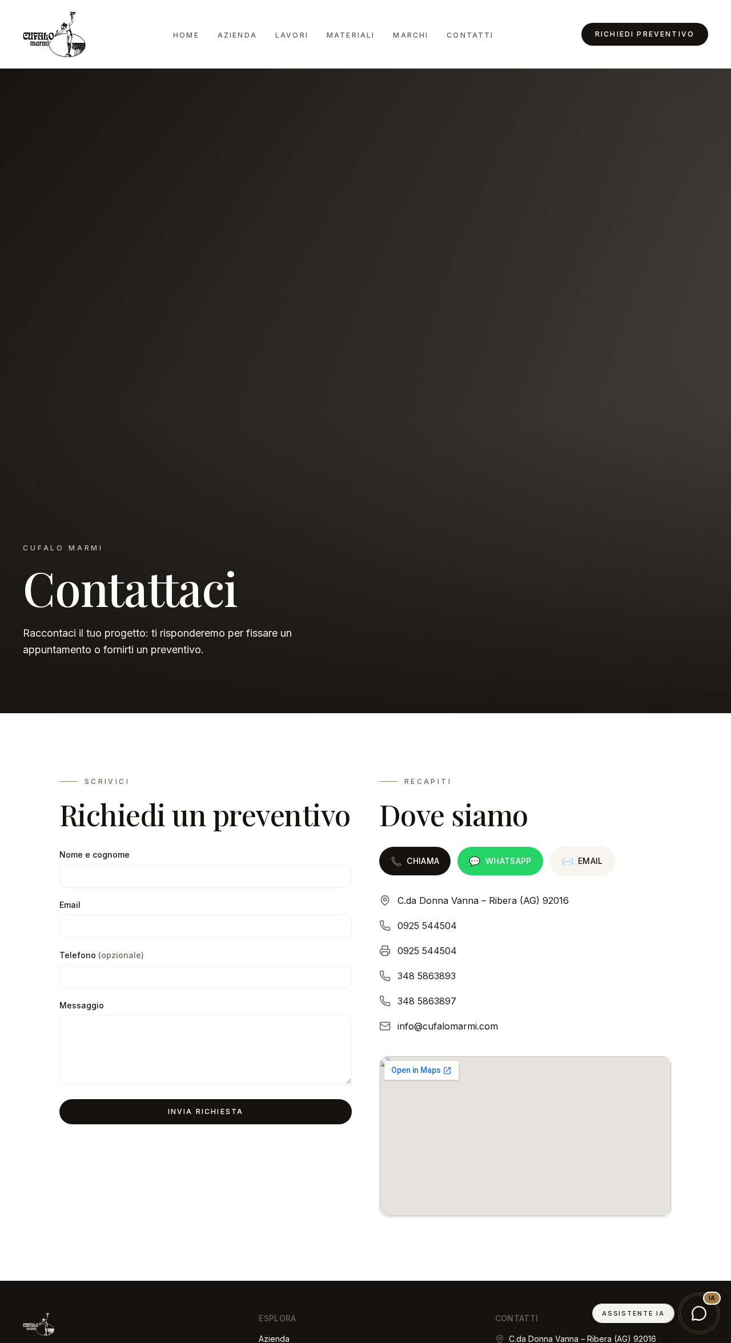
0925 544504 (427, 925)
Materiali (351, 35)
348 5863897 (426, 1001)
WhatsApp (500, 861)
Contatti (470, 35)
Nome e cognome (94, 854)
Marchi (410, 35)
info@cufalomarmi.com (447, 1026)
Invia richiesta (205, 1111)
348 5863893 (426, 976)
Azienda (237, 35)
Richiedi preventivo (644, 34)
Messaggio (81, 1005)
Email (70, 905)
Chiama (415, 861)
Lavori (291, 35)
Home (186, 35)
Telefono (101, 955)
